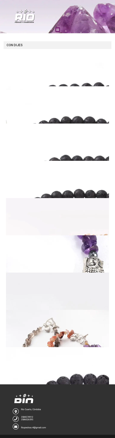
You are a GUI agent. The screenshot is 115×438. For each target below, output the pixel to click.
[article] (57, 67)
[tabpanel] (57, 45)
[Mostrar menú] (57, 29)
